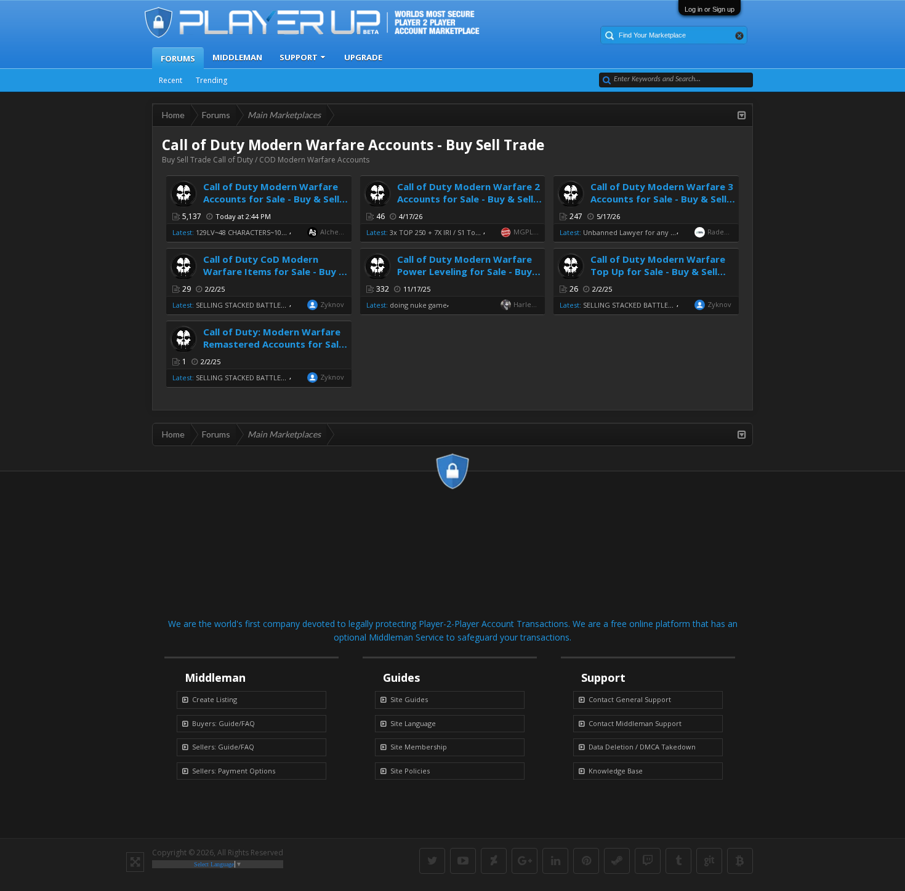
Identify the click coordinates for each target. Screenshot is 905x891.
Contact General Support (630, 699)
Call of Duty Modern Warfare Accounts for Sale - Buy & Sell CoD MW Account (271, 198)
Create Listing (214, 699)
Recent (170, 80)
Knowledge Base (616, 770)
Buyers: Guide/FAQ (223, 723)
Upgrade (363, 57)
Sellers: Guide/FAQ (223, 746)
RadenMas (720, 231)
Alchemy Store (333, 231)
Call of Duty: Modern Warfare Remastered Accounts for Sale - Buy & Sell (273, 344)
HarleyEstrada (526, 304)
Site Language (413, 723)
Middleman (237, 57)
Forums (178, 58)
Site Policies (410, 770)
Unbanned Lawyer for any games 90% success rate (666, 232)
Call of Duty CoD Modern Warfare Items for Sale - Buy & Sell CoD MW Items (274, 271)
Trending (211, 80)
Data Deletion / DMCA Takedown (642, 746)
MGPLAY (526, 231)
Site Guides (409, 699)
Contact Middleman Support (635, 723)
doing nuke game (418, 305)
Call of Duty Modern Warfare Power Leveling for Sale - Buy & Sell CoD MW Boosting (469, 271)
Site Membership (418, 746)
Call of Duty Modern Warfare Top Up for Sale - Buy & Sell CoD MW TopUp (657, 271)
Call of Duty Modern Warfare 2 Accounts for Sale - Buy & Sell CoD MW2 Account (468, 198)
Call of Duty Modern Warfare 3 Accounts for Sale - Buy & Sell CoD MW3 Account (661, 198)
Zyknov (332, 304)
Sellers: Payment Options (233, 770)
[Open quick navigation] (741, 115)
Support (299, 57)
